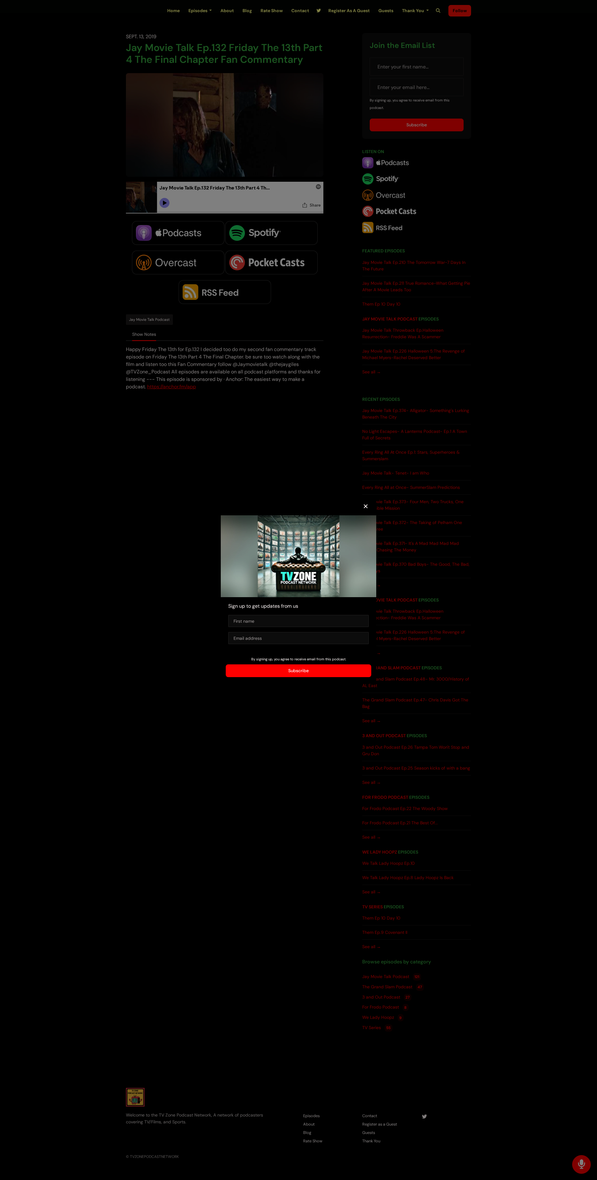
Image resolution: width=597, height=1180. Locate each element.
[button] (366, 506)
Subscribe (298, 670)
